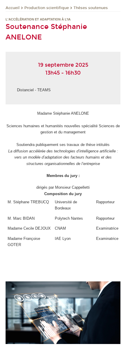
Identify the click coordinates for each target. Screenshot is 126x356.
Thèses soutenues (91, 8)
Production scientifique (46, 8)
